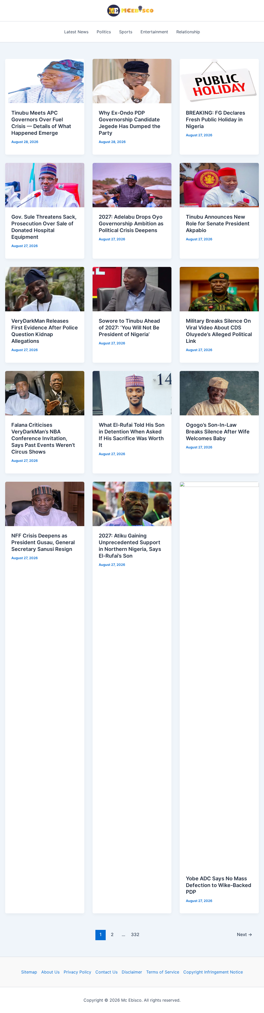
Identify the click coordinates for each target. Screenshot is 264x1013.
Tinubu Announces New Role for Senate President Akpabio (218, 223)
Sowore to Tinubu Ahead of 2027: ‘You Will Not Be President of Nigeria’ (129, 327)
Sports (125, 31)
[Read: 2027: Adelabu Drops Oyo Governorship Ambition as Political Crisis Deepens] (132, 184)
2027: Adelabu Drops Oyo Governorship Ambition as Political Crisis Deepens (131, 223)
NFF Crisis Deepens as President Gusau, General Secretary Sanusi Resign (43, 542)
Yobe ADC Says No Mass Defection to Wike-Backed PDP (218, 885)
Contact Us (106, 972)
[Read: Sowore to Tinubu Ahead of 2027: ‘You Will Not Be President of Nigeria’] (132, 288)
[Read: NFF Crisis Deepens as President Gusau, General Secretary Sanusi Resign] (44, 503)
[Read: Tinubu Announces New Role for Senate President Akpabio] (219, 184)
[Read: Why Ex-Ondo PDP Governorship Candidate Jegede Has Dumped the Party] (132, 80)
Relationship (188, 31)
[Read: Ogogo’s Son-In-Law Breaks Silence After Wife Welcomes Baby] (219, 392)
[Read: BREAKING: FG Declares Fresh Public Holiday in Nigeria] (219, 80)
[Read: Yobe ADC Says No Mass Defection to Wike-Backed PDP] (219, 674)
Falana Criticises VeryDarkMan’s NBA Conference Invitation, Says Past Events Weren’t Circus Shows (43, 438)
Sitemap (29, 972)
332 (135, 934)
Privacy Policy (77, 972)
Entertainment (154, 31)
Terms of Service (162, 972)
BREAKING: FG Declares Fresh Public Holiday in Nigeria (215, 119)
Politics (104, 31)
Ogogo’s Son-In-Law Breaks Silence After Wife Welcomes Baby (218, 431)
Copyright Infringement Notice (213, 972)
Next (244, 934)
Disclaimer (132, 972)
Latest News (76, 31)
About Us (50, 972)
